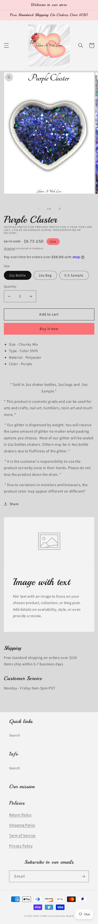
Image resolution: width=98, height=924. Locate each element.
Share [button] (14, 503)
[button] (6, 45)
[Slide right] (59, 209)
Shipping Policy (22, 825)
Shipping (9, 248)
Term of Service (22, 835)
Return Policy (20, 814)
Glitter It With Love (42, 916)
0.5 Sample (74, 275)
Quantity (10, 286)
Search (14, 735)
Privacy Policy (21, 845)
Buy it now (49, 328)
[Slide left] (39, 209)
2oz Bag (45, 275)
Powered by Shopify (63, 916)
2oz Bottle (17, 275)
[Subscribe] (83, 876)
